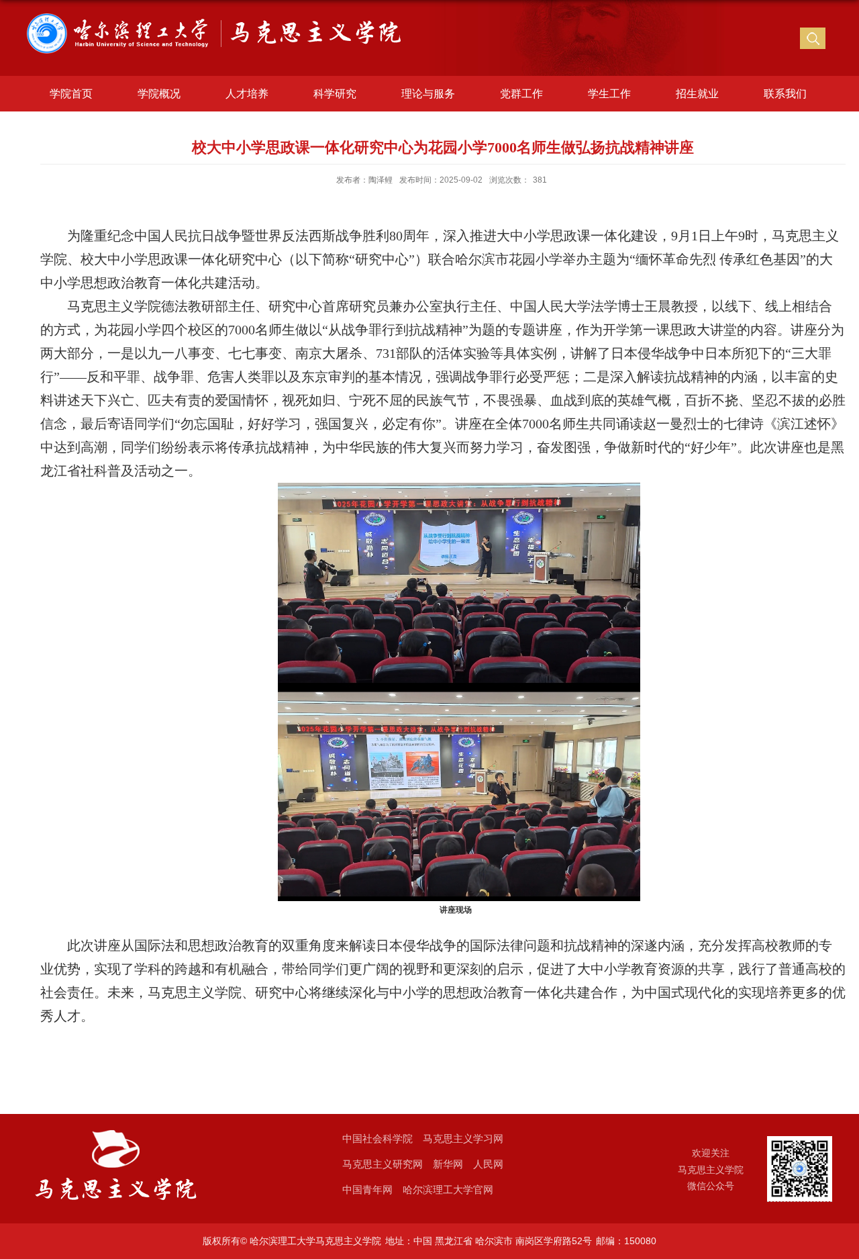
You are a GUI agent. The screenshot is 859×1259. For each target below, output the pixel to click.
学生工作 (609, 93)
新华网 (448, 1164)
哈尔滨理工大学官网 (448, 1189)
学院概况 (159, 93)
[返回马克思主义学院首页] (219, 20)
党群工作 (521, 93)
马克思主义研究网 (382, 1164)
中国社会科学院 (377, 1138)
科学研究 (334, 93)
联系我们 (785, 93)
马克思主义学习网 (463, 1138)
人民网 (488, 1164)
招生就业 (697, 93)
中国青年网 (367, 1189)
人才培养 (246, 93)
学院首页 (71, 93)
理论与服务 (428, 93)
